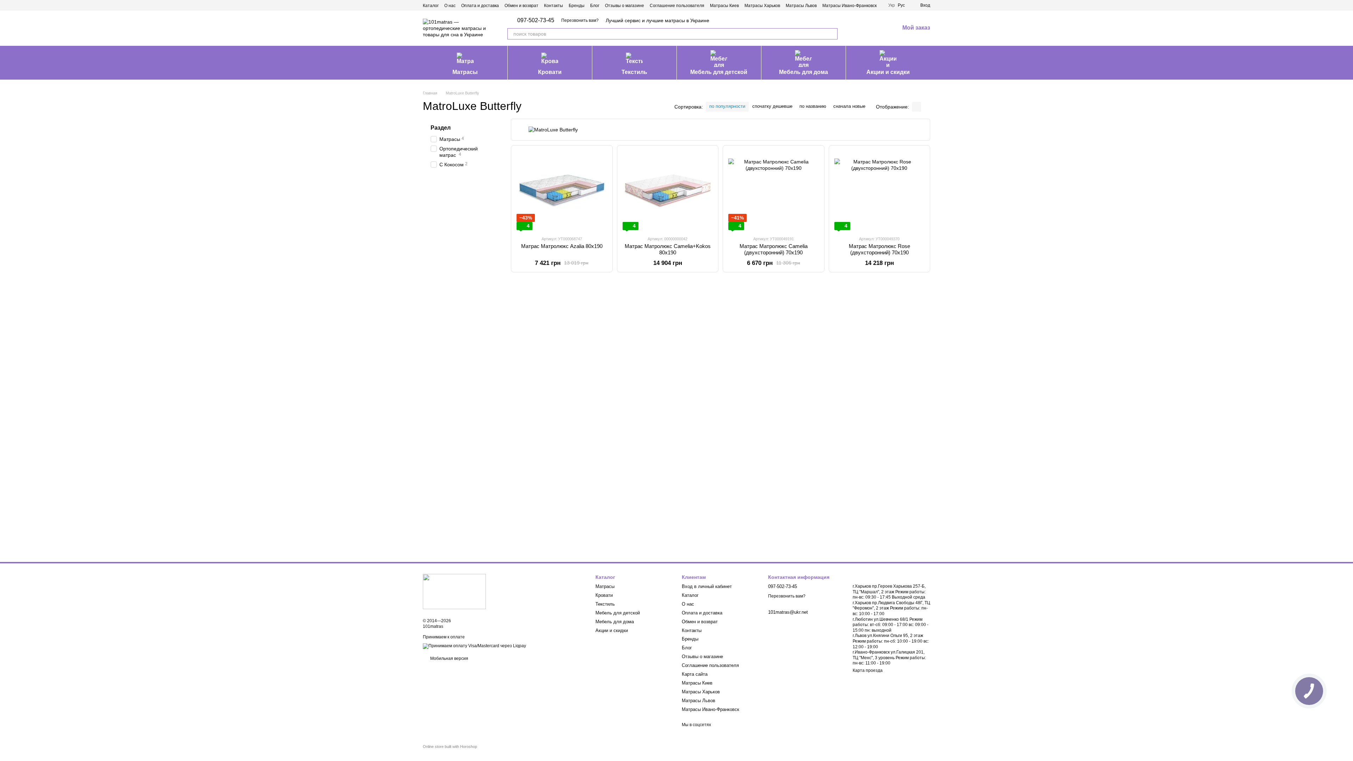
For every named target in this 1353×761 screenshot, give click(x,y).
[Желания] (875, 28)
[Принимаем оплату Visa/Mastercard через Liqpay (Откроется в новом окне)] (474, 646)
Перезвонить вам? (580, 20)
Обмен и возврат (521, 5)
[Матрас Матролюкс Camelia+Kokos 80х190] (668, 190)
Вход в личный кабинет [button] (707, 586)
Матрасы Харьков (762, 5)
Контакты (553, 5)
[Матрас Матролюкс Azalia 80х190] (562, 190)
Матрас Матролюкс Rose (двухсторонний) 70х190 (879, 249)
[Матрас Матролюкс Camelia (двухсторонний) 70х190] (773, 190)
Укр (891, 5)
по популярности (727, 106)
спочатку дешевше (772, 106)
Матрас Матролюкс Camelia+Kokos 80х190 (668, 249)
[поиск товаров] (832, 33)
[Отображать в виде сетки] (916, 106)
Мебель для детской (718, 72)
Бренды (577, 5)
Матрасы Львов (801, 5)
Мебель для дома (803, 72)
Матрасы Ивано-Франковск (849, 5)
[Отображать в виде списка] (925, 106)
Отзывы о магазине (624, 5)
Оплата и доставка (480, 5)
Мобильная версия (448, 658)
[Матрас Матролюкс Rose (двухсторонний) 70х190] (879, 190)
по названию (812, 106)
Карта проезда (868, 670)
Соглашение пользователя (677, 5)
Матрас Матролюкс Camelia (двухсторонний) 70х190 (774, 249)
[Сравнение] (857, 28)
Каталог (431, 5)
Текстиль (634, 72)
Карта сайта (695, 674)
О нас (450, 5)
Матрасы (465, 72)
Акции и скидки (888, 72)
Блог (594, 5)
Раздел (441, 128)
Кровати (550, 72)
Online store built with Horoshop (450, 746)
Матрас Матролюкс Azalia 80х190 (562, 246)
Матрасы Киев (724, 5)
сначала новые (849, 106)
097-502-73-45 (535, 20)
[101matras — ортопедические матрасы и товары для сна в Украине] (454, 591)
